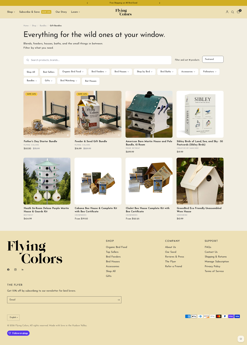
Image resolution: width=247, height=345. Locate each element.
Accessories (187, 72)
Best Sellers (48, 72)
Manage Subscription (217, 261)
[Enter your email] (118, 299)
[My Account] (227, 12)
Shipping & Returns (216, 257)
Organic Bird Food (71, 72)
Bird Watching (67, 81)
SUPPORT (211, 241)
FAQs (208, 247)
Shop (10, 12)
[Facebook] (10, 269)
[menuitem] (12, 12)
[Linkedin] (24, 269)
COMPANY (172, 241)
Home (26, 26)
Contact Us (211, 252)
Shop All (31, 72)
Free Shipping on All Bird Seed (123, 3)
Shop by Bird (143, 72)
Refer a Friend (173, 266)
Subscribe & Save (29, 12)
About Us (170, 247)
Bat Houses (90, 81)
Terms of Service (214, 271)
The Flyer (170, 261)
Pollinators (208, 72)
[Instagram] (17, 269)
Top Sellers (112, 252)
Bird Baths (165, 72)
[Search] (232, 12)
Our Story (61, 12)
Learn (74, 12)
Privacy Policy (212, 266)
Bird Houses (120, 72)
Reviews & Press (174, 257)
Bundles (43, 26)
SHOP (110, 241)
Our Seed (170, 252)
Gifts (47, 81)
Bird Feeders (97, 72)
